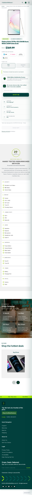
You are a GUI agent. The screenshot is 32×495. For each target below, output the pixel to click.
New (8, 65)
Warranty (4, 428)
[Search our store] (22, 2)
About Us (4, 440)
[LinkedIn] (8, 486)
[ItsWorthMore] (7, 2)
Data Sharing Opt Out (8, 457)
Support (4, 425)
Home (3, 6)
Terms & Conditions (7, 452)
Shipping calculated (6, 131)
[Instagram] (6, 486)
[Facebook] (14, 486)
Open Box (23, 65)
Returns (4, 430)
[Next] (18, 382)
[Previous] (14, 382)
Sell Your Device (6, 442)
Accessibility (5, 454)
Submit (28, 467)
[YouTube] (3, 486)
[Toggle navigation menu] (28, 2)
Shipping (4, 432)
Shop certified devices (9, 413)
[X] (11, 486)
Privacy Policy (6, 450)
